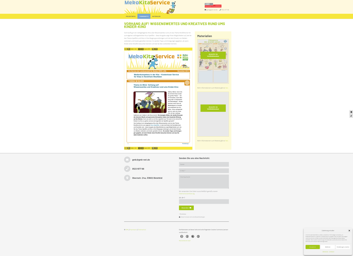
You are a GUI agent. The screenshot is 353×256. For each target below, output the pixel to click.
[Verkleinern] (139, 49)
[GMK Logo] (213, 5)
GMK (127, 230)
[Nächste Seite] (129, 49)
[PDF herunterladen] (153, 49)
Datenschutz (325, 251)
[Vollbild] (156, 49)
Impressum (331, 251)
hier (226, 88)
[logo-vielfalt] (150, 7)
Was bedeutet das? (185, 241)
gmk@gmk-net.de (141, 159)
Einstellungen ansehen (343, 247)
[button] (349, 231)
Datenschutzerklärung (186, 194)
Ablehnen (327, 247)
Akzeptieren (312, 247)
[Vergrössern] (142, 49)
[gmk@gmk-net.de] (128, 160)
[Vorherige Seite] (126, 49)
